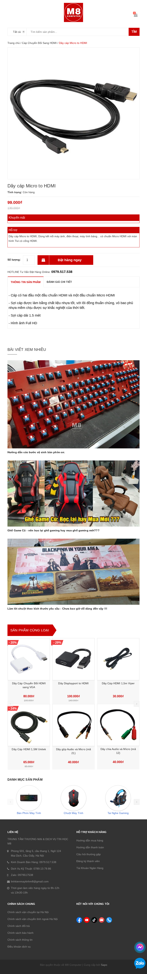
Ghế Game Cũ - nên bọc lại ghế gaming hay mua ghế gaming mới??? (53, 530)
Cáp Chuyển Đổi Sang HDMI (39, 42)
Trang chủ (13, 42)
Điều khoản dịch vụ (19, 946)
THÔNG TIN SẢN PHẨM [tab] (26, 282)
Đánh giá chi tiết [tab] (59, 281)
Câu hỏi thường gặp (88, 854)
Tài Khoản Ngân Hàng (89, 868)
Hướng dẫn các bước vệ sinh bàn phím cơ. (36, 452)
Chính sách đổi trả (18, 925)
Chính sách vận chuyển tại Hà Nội (28, 912)
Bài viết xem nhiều (26, 349)
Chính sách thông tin (20, 939)
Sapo (104, 964)
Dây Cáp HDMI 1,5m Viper (118, 683)
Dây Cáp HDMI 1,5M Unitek (29, 749)
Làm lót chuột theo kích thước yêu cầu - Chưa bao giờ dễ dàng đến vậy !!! (57, 608)
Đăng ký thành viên (88, 861)
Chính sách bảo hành (20, 932)
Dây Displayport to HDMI (73, 683)
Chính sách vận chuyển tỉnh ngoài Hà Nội (32, 919)
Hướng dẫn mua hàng (89, 840)
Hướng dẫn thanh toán (90, 847)
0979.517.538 (61, 272)
